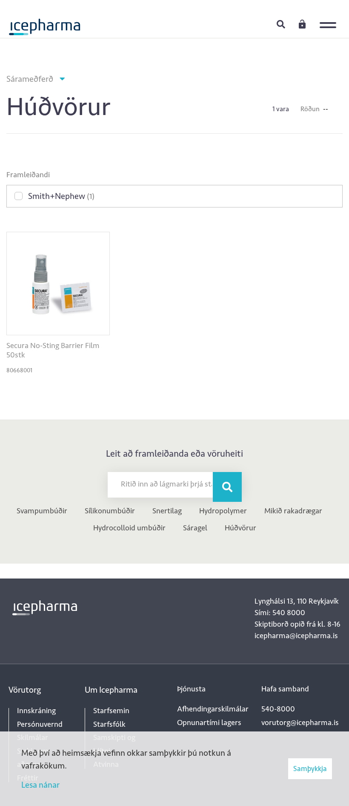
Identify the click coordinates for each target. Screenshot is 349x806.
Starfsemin (111, 710)
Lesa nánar (40, 785)
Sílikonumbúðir (110, 510)
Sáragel (195, 528)
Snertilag (167, 510)
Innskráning (302, 23)
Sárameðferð (29, 79)
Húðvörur (240, 528)
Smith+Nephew (61, 196)
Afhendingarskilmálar (213, 709)
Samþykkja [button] (310, 768)
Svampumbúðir (42, 510)
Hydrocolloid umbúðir (129, 528)
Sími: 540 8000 (280, 612)
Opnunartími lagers (209, 722)
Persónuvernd (40, 724)
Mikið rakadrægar (293, 510)
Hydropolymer (223, 510)
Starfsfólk (109, 724)
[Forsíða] (45, 23)
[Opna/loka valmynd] (330, 19)
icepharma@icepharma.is (296, 635)
